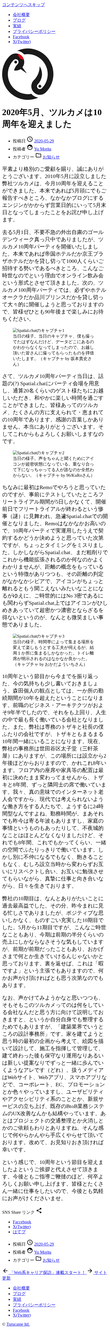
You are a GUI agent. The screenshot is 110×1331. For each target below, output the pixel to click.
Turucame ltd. (18, 1324)
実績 (17, 26)
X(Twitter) (22, 41)
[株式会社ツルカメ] (27, 98)
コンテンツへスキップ (23, 4)
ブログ (19, 20)
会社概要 (21, 14)
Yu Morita (42, 149)
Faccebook (22, 1222)
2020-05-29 (44, 141)
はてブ (19, 1232)
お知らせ (51, 157)
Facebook (21, 37)
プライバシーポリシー (34, 31)
